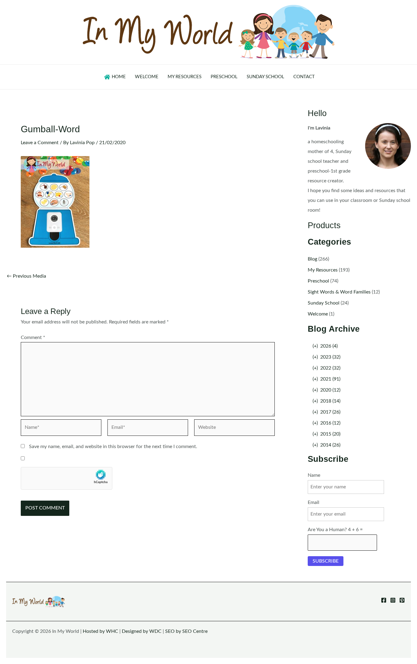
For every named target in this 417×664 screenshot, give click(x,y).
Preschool (318, 281)
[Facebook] (383, 600)
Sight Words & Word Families (339, 292)
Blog (312, 259)
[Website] (234, 428)
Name (314, 475)
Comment (33, 337)
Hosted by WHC (100, 631)
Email (313, 502)
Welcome (318, 314)
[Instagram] (393, 600)
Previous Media (26, 276)
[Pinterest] (402, 600)
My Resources (323, 270)
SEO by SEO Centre (186, 631)
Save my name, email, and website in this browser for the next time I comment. (113, 446)
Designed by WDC (141, 631)
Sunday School (323, 303)
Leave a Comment (40, 142)
